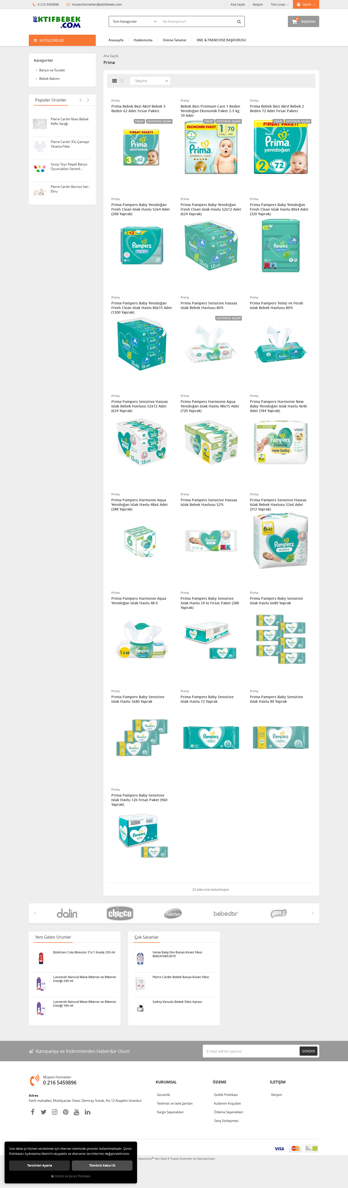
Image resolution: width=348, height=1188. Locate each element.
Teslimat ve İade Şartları (175, 1103)
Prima (115, 100)
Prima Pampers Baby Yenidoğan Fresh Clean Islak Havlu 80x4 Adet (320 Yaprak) (279, 209)
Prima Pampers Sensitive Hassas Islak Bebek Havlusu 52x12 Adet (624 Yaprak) (139, 406)
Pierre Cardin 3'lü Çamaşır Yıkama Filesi (70, 141)
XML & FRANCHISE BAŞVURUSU (221, 40)
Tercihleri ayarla (39, 1165)
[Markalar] (68, 913)
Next (88, 100)
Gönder (308, 1051)
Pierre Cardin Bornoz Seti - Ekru (70, 185)
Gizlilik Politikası (226, 1094)
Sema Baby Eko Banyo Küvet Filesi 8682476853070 (177, 954)
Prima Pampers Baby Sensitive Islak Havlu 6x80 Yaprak (276, 600)
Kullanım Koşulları (227, 1103)
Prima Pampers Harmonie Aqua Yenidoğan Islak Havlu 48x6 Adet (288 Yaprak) (139, 505)
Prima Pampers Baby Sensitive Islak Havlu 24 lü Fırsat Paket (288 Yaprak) (210, 603)
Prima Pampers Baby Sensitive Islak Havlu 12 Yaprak (207, 699)
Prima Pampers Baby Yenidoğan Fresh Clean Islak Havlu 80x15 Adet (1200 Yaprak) (141, 308)
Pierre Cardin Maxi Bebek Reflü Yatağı (70, 118)
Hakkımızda (143, 40)
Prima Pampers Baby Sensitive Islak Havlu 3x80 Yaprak (137, 699)
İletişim (258, 4)
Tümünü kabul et (102, 1165)
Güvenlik (163, 1094)
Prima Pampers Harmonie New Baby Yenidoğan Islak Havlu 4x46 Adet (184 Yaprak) (278, 406)
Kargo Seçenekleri (170, 1112)
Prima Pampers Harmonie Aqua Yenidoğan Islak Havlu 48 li (138, 600)
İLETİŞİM (278, 1082)
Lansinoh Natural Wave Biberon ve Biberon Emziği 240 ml (84, 979)
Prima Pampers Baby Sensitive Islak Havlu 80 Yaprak (276, 699)
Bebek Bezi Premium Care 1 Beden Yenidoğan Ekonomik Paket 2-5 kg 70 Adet (210, 111)
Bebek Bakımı (49, 78)
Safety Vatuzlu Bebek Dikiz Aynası (177, 1002)
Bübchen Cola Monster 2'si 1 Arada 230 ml (84, 952)
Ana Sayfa (238, 4)
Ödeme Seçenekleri (228, 1112)
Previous (80, 100)
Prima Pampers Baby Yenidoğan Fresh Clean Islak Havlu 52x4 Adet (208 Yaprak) (140, 209)
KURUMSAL (166, 1082)
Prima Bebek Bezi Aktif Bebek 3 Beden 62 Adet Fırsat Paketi (138, 108)
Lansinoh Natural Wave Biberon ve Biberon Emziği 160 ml (84, 1003)
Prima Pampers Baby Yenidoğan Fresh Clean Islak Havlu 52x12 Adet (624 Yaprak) (211, 209)
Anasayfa (116, 40)
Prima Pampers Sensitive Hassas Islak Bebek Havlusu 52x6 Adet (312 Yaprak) (278, 505)
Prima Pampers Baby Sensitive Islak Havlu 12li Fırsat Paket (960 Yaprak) (139, 800)
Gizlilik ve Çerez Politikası (72, 1176)
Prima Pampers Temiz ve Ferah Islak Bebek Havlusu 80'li (276, 305)
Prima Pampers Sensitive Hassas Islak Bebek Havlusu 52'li (209, 502)
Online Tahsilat (174, 40)
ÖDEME (219, 1082)
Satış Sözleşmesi (226, 1120)
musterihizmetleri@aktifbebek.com (97, 4)
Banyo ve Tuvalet (52, 70)
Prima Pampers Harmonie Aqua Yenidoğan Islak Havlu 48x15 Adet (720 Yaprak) (210, 406)
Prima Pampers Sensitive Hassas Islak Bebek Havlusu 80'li (209, 305)
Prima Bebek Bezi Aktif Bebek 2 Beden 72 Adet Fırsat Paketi (277, 108)
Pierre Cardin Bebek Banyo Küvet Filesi (181, 977)
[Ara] (240, 21)
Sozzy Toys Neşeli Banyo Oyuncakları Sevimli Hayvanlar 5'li (69, 163)
